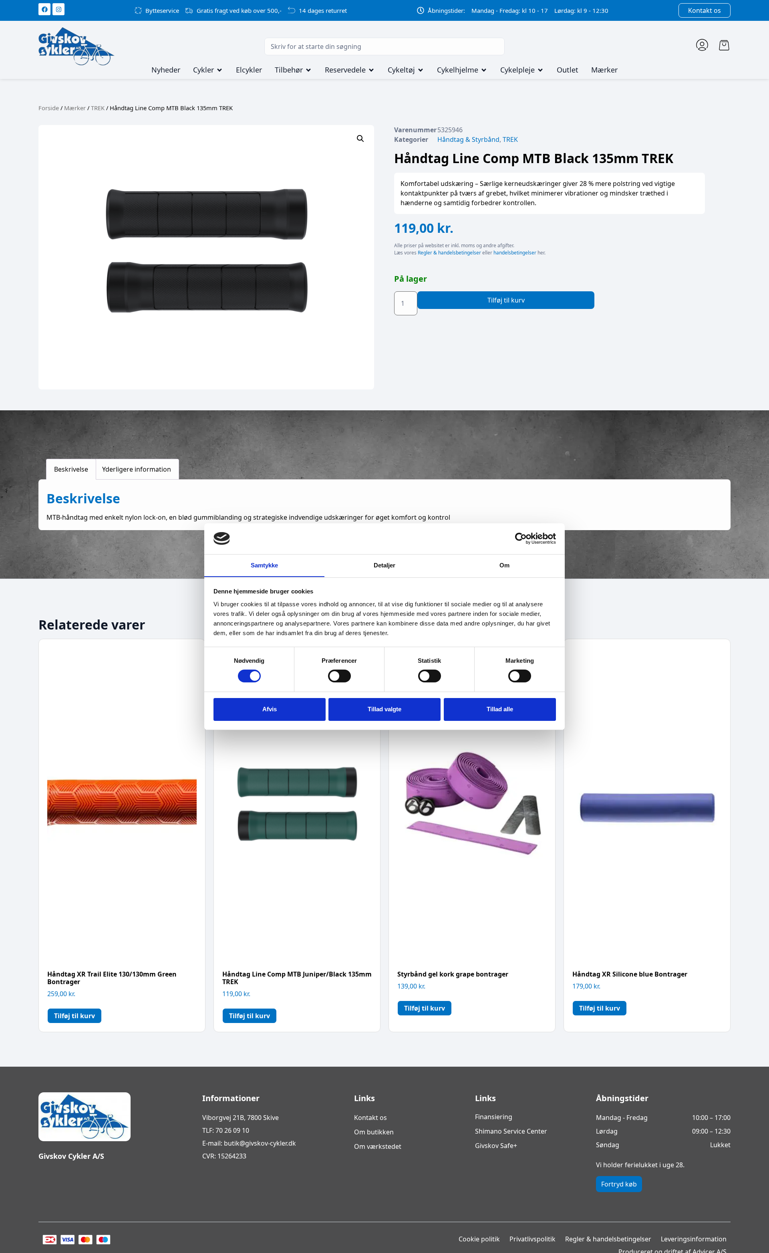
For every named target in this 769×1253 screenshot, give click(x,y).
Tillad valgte (384, 709)
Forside (48, 108)
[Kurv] (724, 45)
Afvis (269, 709)
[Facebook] (44, 9)
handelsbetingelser (514, 252)
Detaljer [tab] (385, 564)
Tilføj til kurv (506, 300)
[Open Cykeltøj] (420, 70)
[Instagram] (58, 9)
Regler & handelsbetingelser (449, 252)
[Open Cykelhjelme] (483, 70)
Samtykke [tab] (264, 564)
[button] (360, 138)
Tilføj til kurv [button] (74, 1015)
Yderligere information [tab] (136, 469)
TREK (98, 108)
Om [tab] (504, 564)
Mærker (75, 108)
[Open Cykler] (219, 70)
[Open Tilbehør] (308, 70)
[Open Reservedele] (371, 70)
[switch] (339, 676)
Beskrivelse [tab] (71, 469)
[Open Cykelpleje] (540, 70)
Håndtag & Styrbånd (468, 139)
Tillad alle (500, 709)
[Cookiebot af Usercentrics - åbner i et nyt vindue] (521, 539)
